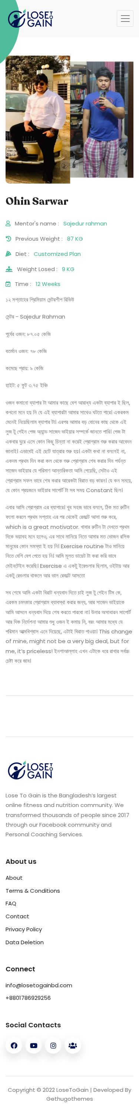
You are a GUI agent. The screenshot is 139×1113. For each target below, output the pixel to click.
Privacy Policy (24, 929)
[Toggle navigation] (125, 18)
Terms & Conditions (33, 891)
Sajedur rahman (85, 223)
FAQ (11, 903)
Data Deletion (25, 942)
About (14, 878)
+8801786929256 (28, 998)
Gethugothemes (69, 1099)
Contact (17, 916)
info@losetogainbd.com (39, 985)
